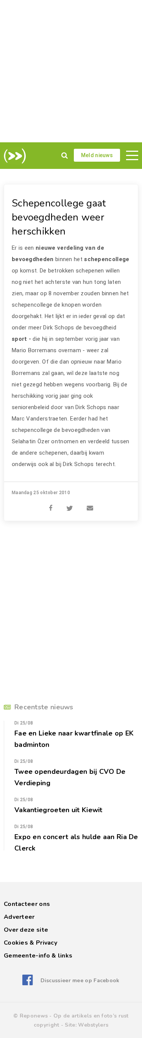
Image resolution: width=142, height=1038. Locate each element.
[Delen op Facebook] (51, 504)
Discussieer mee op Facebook (80, 980)
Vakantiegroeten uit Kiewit (58, 809)
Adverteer (19, 917)
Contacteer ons (27, 904)
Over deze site (26, 930)
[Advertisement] (71, 71)
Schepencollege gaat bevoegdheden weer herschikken (59, 217)
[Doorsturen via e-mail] (90, 504)
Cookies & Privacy (30, 943)
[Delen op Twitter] (69, 504)
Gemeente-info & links (38, 955)
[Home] (13, 155)
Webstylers (93, 1025)
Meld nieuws (97, 155)
